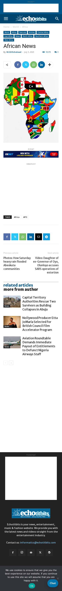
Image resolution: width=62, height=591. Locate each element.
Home (6, 26)
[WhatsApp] (33, 64)
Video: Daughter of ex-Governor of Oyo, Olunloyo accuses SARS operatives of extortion (46, 265)
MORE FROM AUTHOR (20, 289)
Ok (31, 585)
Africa (25, 26)
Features (22, 32)
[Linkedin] (41, 64)
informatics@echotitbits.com (38, 542)
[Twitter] (25, 64)
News (18, 36)
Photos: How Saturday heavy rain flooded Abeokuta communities (17, 263)
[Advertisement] (31, 8)
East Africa (8, 36)
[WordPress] (49, 552)
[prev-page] (5, 363)
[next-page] (11, 363)
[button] (5, 18)
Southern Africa (41, 36)
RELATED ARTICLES (18, 285)
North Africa (27, 36)
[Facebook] (17, 64)
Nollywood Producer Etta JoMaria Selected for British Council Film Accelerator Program (40, 324)
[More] (49, 64)
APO (25, 217)
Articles (32, 32)
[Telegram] (46, 236)
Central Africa (43, 32)
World (16, 26)
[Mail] (31, 552)
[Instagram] (21, 552)
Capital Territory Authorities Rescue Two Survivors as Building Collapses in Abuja (39, 303)
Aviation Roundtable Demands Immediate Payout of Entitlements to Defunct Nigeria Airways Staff (38, 346)
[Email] (38, 236)
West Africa (8, 40)
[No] (57, 578)
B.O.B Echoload (14, 52)
